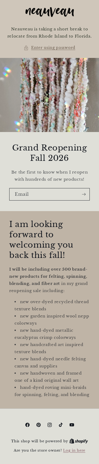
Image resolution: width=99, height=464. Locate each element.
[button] (49, 47)
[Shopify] (78, 441)
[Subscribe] (83, 194)
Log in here (74, 450)
